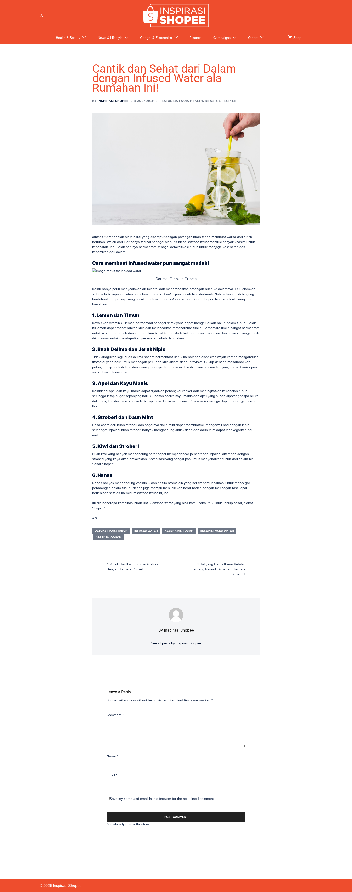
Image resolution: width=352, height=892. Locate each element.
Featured (168, 100)
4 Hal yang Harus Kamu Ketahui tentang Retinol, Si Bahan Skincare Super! (219, 569)
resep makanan (108, 536)
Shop (296, 38)
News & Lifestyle (110, 38)
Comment (115, 715)
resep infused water (217, 530)
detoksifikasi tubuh (111, 530)
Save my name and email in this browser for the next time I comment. (162, 799)
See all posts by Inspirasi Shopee (176, 643)
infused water (146, 530)
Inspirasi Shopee (113, 100)
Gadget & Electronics (156, 38)
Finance (195, 38)
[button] (41, 15)
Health (196, 100)
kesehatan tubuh (179, 530)
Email (112, 775)
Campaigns (222, 38)
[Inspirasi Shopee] (176, 15)
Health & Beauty (68, 38)
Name (112, 756)
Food (183, 100)
